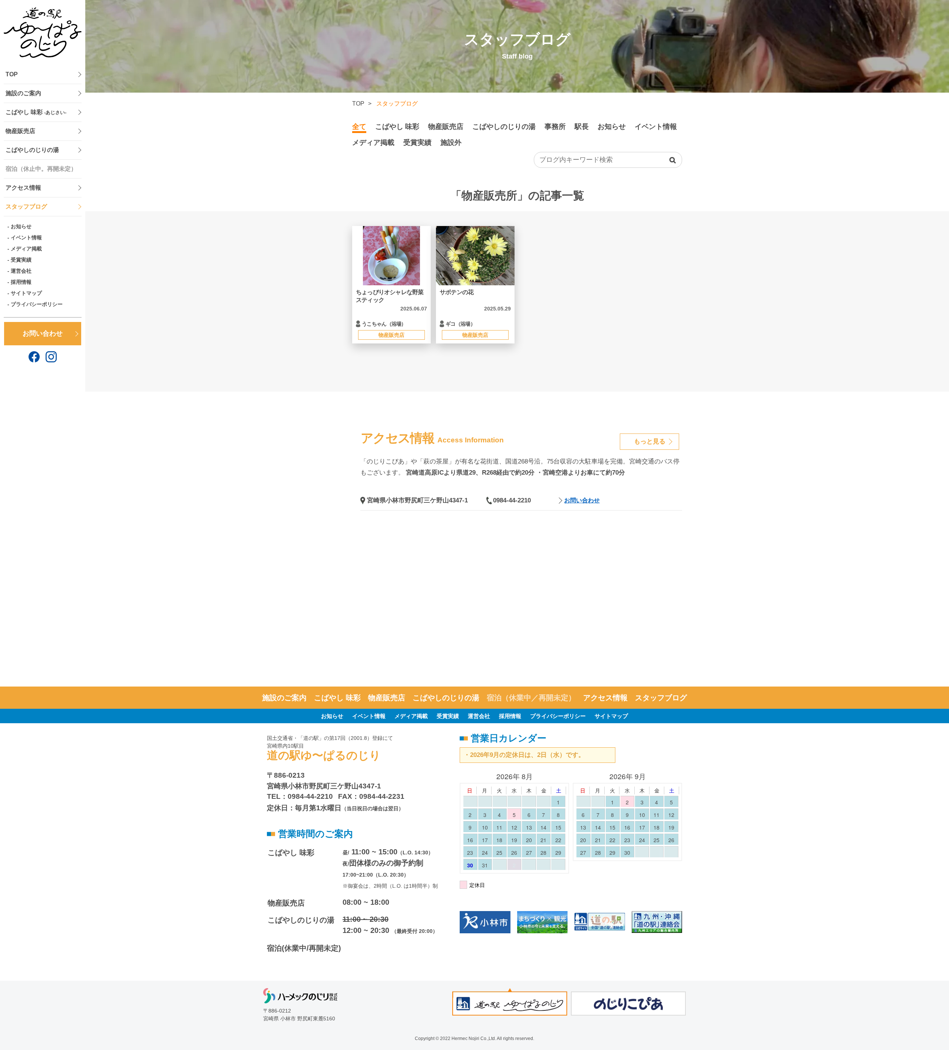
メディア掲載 (26, 249)
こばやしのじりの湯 (32, 150)
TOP (12, 74)
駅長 (582, 126)
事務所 (555, 126)
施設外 (451, 142)
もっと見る (649, 441)
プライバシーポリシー (37, 304)
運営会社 (21, 271)
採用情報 (21, 282)
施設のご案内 (23, 93)
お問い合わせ (43, 333)
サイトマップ (26, 293)
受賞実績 (21, 260)
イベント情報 (26, 237)
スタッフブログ (26, 206)
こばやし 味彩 (36, 112)
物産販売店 (20, 131)
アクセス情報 (23, 188)
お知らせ (21, 226)
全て (359, 126)
